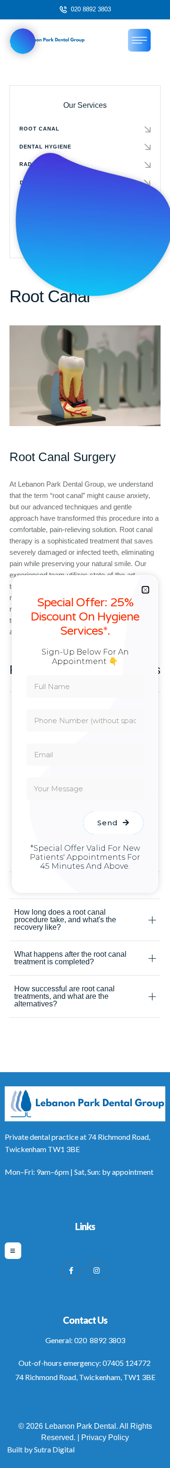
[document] (85, 734)
